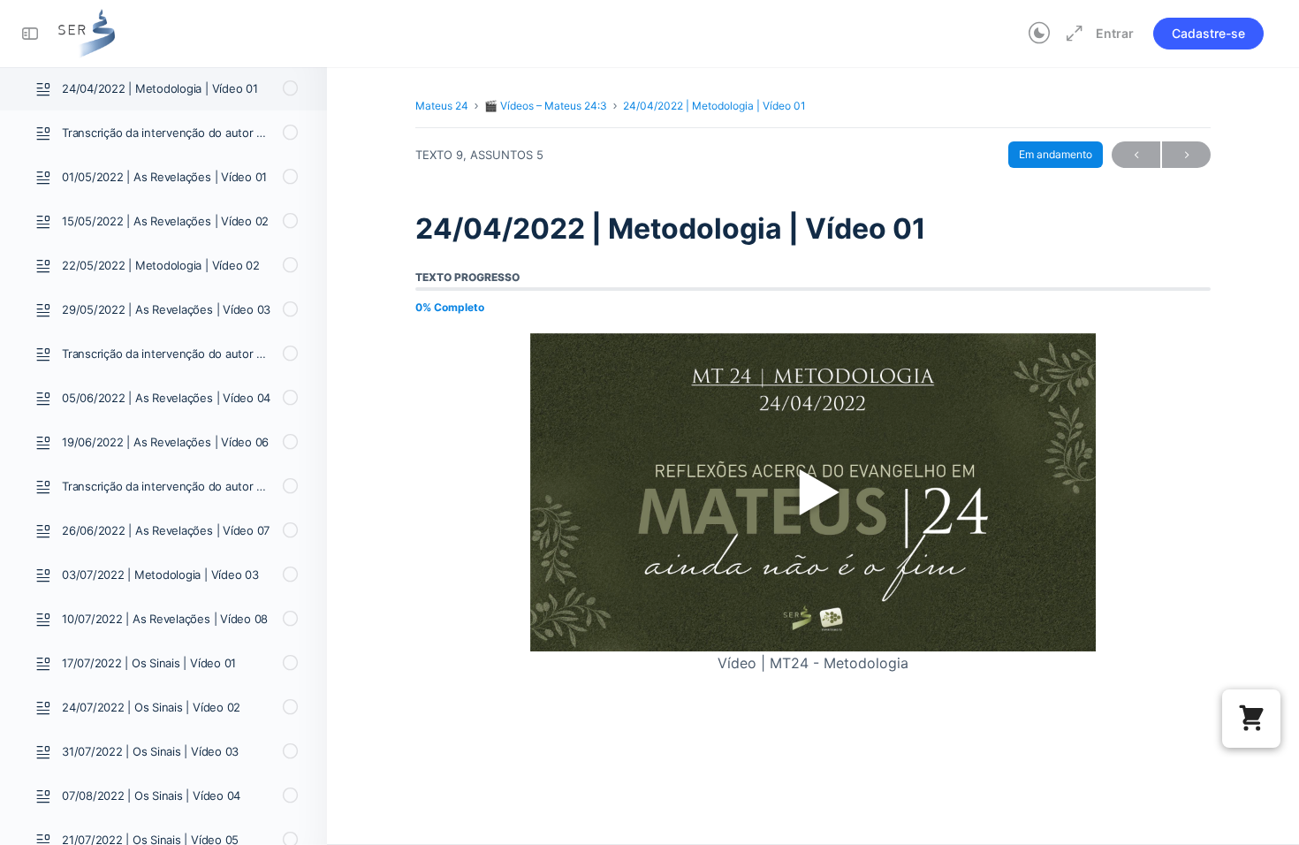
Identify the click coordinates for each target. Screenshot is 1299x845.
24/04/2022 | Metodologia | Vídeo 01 (714, 105)
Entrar (1115, 33)
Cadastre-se (1208, 33)
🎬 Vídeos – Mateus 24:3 (545, 105)
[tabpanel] (813, 504)
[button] (1251, 718)
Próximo (1186, 154)
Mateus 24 (441, 105)
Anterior (1136, 154)
